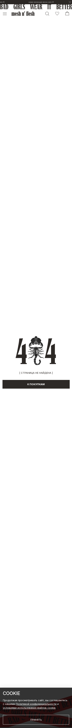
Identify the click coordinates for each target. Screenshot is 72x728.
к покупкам (36, 384)
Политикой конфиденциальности (36, 703)
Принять (36, 719)
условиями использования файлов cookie (29, 707)
